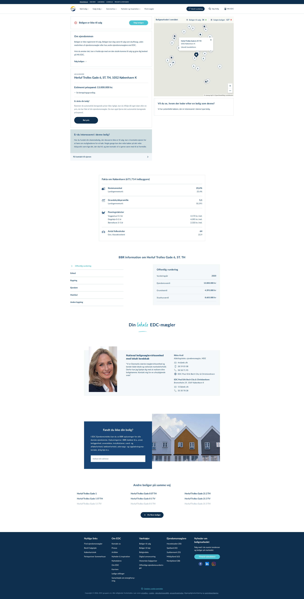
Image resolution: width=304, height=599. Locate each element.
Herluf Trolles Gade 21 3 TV (197, 499)
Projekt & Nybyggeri (122, 2)
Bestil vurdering (197, 9)
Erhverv (93, 2)
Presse (114, 548)
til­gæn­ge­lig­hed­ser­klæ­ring (193, 593)
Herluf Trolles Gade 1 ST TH (90, 499)
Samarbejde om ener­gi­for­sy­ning (123, 579)
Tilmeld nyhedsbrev (207, 557)
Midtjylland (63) (173, 556)
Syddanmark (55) (174, 552)
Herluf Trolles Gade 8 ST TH (144, 494)
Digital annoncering (147, 556)
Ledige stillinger (118, 573)
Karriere (115, 569)
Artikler (115, 552)
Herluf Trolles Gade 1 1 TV (89, 504)
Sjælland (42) (172, 548)
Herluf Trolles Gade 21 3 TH (198, 504)
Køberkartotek (90, 552)
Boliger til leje (144, 548)
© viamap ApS (208, 95)
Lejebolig (109, 2)
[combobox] (118, 458)
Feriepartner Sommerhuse (95, 556)
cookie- (151, 593)
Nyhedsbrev (117, 561)
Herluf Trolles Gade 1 (87, 494)
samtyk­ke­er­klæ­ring (211, 593)
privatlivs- (144, 593)
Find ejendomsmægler (93, 543)
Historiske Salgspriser (148, 561)
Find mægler (149, 9)
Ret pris (86, 120)
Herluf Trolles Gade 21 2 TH (198, 494)
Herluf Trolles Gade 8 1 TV (143, 499)
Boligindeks (144, 552)
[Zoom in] (230, 85)
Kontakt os (116, 543)
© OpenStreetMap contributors (223, 95)
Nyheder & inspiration (121, 556)
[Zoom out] (230, 90)
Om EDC (115, 565)
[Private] (73, 9)
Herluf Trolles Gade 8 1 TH (143, 504)
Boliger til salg (145, 543)
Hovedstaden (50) (174, 543)
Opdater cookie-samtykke (153, 589)
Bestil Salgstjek (90, 548)
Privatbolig (84, 2)
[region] (194, 56)
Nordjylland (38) (173, 561)
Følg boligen (139, 23)
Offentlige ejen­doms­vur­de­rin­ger (151, 566)
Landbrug (100, 2)
